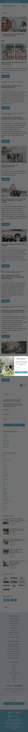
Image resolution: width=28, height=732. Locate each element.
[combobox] (20, 367)
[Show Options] (26, 367)
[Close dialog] (27, 357)
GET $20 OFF (21, 372)
